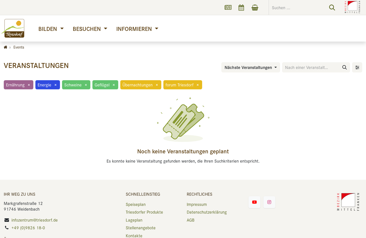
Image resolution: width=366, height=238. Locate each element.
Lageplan (134, 220)
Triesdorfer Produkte (144, 212)
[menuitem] (50, 28)
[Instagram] (269, 202)
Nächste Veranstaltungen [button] (249, 67)
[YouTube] (254, 202)
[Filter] (357, 67)
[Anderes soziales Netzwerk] (228, 7)
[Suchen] (332, 7)
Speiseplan (136, 204)
